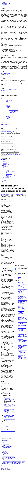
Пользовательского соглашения (13, 154)
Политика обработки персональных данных (13, 462)
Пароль (2, 138)
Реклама (5, 442)
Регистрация (3, 131)
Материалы (8, 107)
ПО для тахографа (7, 458)
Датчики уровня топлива (9, 457)
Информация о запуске (22, 268)
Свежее (19, 277)
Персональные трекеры (8, 456)
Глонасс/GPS (6, 452)
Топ (19, 278)
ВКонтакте (5, 440)
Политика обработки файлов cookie (11, 463)
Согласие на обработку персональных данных (14, 461)
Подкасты (11, 115)
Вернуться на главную (6, 91)
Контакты (5, 4)
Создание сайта (4, 468)
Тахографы (5, 453)
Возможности (6, 3)
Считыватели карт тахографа (10, 459)
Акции (7, 104)
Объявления (9, 102)
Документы (8, 116)
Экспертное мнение (13, 110)
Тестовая (19, 269)
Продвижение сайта (5, 73)
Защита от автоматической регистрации (10, 149)
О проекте (5, 2)
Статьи (10, 108)
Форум (7, 118)
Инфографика (12, 112)
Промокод (3, 150)
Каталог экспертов (13, 113)
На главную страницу (6, 194)
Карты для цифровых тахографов (11, 454)
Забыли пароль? (11, 131)
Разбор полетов (12, 111)
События (8, 117)
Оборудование (9, 100)
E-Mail (2, 144)
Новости (13, 194)
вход (2, 124)
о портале (3, 90)
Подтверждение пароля (6, 141)
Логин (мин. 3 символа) (6, 136)
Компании (8, 105)
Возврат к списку (5, 426)
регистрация (6, 124)
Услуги (7, 101)
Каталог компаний (7, 446)
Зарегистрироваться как (7, 146)
